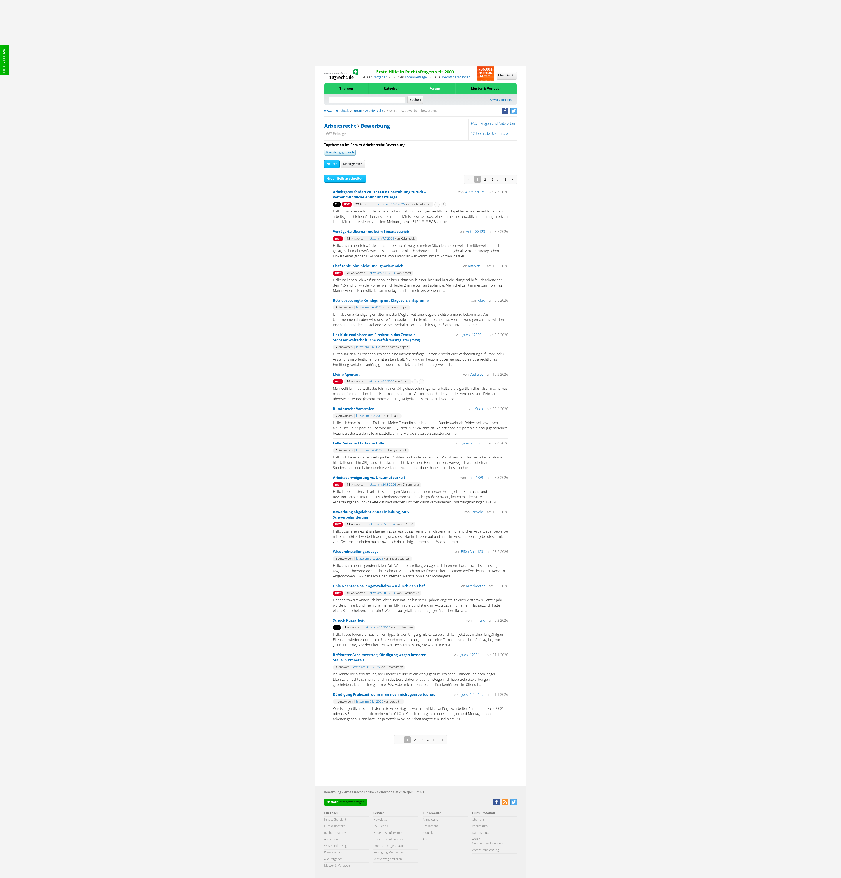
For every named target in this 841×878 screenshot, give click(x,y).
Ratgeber (380, 77)
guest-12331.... (471, 655)
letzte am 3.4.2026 (369, 450)
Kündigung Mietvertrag (388, 852)
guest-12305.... (473, 335)
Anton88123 (475, 232)
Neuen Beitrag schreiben (345, 178)
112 (503, 179)
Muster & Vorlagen (486, 88)
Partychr (476, 512)
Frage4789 (475, 478)
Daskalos (476, 374)
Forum (434, 88)
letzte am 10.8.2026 (391, 204)
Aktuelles (429, 832)
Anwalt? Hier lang (501, 100)
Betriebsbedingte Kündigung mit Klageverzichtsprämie (381, 300)
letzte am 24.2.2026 (369, 558)
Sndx (479, 409)
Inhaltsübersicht (335, 819)
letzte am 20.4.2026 (369, 416)
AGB (426, 839)
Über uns (478, 819)
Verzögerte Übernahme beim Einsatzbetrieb (371, 232)
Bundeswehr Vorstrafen (354, 409)
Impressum (480, 826)
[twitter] (513, 111)
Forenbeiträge (416, 77)
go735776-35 (475, 192)
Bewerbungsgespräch (340, 152)
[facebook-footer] (496, 802)
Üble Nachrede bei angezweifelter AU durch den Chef (379, 586)
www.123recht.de (337, 110)
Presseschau (333, 852)
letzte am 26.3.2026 (382, 484)
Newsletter (381, 819)
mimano (478, 620)
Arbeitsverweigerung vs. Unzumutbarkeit (369, 478)
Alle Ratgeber (333, 859)
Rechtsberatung (335, 832)
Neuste (332, 164)
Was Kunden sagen (337, 846)
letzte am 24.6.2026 (382, 273)
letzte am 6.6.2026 (381, 381)
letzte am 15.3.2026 (382, 524)
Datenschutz (480, 832)
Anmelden (331, 839)
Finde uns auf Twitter (387, 832)
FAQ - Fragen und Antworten (493, 123)
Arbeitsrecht (374, 110)
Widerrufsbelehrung (485, 850)
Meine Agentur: (346, 374)
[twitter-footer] (513, 802)
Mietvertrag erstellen (387, 859)
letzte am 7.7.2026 (381, 238)
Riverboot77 (475, 586)
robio (481, 300)
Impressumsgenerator (388, 846)
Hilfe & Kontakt (4, 60)
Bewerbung (375, 126)
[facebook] (505, 111)
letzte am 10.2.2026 (382, 593)
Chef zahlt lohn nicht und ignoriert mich (368, 266)
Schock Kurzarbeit (349, 620)
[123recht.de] (341, 74)
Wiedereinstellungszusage (355, 552)
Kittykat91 (475, 266)
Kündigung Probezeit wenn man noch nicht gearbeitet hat (384, 694)
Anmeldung (430, 819)
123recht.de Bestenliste (489, 133)
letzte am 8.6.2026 (369, 307)
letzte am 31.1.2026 (366, 667)
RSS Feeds (380, 826)
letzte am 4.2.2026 (377, 627)
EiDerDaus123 (472, 552)
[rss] (505, 802)
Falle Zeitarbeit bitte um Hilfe (358, 443)
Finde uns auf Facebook (389, 839)
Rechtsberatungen (456, 77)
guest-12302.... (473, 443)
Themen (346, 88)
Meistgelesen (353, 164)
